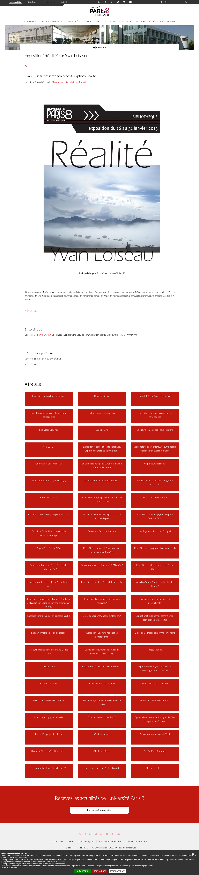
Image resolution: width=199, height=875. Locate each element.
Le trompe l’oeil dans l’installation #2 (49, 768)
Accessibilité (15, 2)
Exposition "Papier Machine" (154, 683)
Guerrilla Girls (101, 429)
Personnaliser (117, 871)
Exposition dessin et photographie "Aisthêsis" (102, 565)
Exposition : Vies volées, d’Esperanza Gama (48, 514)
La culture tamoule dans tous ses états (155, 429)
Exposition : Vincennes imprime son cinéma (155, 632)
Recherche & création (114, 21)
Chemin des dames (155, 768)
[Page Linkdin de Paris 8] (111, 2)
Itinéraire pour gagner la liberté (48, 717)
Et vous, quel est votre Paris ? (102, 717)
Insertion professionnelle (164, 21)
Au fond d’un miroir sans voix (101, 683)
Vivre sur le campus (93, 21)
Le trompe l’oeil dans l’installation (48, 700)
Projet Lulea (49, 666)
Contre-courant (101, 734)
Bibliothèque (32, 2)
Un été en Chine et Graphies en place (48, 751)
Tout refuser (100, 871)
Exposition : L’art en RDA (49, 548)
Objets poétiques (101, 751)
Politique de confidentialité (110, 841)
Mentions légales (86, 841)
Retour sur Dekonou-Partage (102, 531)
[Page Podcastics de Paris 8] (112, 834)
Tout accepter (82, 871)
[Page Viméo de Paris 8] (124, 2)
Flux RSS (84, 847)
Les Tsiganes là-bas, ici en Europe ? (155, 531)
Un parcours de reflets (155, 463)
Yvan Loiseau (31, 310)
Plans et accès (69, 847)
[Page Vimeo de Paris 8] (90, 834)
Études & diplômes (73, 21)
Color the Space (102, 395)
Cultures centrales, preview (102, 412)
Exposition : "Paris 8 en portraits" (154, 700)
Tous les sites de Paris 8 (136, 841)
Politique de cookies (9, 868)
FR (161, 2)
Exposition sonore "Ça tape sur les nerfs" (102, 615)
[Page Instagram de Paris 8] (99, 2)
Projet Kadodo (155, 649)
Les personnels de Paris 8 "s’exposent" (102, 480)
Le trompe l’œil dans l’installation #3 (102, 768)
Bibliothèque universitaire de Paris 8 (68, 82)
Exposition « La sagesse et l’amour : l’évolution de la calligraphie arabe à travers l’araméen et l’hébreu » (48, 602)
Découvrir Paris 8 (30, 21)
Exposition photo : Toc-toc (154, 497)
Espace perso (49, 2)
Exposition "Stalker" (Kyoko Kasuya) (49, 480)
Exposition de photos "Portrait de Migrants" (102, 582)
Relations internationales (138, 21)
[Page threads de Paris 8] (101, 834)
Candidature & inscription (51, 21)
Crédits (71, 841)
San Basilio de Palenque (155, 751)
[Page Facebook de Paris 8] (105, 2)
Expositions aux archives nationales (48, 395)
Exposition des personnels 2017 (155, 734)
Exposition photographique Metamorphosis (155, 548)
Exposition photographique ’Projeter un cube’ (48, 615)
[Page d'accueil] (94, 47)
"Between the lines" (48, 683)
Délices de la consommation (48, 463)
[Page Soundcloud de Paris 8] (118, 834)
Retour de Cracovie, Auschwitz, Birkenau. (101, 666)
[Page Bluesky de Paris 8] (117, 2)
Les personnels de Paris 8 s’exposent (48, 632)
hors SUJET (48, 446)
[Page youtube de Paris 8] (130, 2)
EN (166, 2)
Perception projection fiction (48, 734)
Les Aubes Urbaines (48, 429)
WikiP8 (64, 2)
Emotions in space (48, 497)
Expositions (101, 47)
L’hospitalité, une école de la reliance (155, 395)
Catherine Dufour (42, 334)
